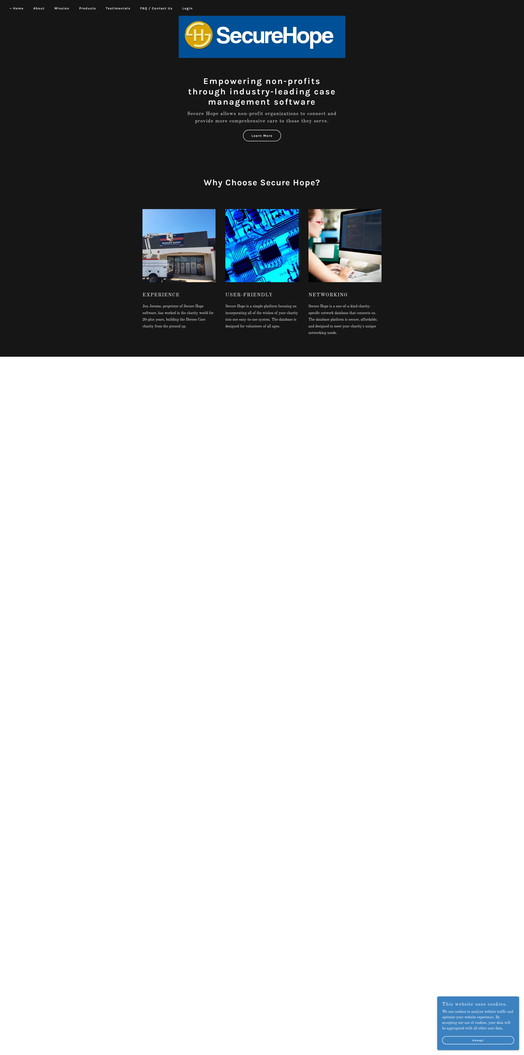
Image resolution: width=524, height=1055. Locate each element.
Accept (478, 1040)
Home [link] (18, 8)
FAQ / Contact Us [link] (156, 8)
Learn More (262, 136)
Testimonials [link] (118, 8)
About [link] (39, 8)
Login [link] (187, 8)
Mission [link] (61, 8)
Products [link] (87, 8)
